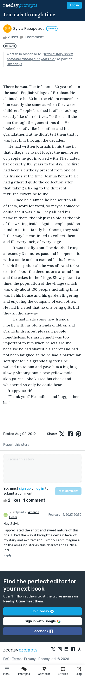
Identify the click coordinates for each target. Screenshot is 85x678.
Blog (79, 674)
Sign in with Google (40, 621)
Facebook (40, 631)
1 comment (34, 37)
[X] (53, 649)
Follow (52, 28)
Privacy (30, 659)
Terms (16, 659)
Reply (8, 555)
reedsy (20, 5)
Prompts (24, 674)
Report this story (16, 445)
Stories (63, 674)
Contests (44, 674)
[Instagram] (59, 649)
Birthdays (14, 64)
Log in (74, 5)
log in (39, 488)
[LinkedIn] (66, 649)
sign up (25, 488)
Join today (40, 611)
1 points (20, 512)
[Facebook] (73, 649)
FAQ (6, 659)
